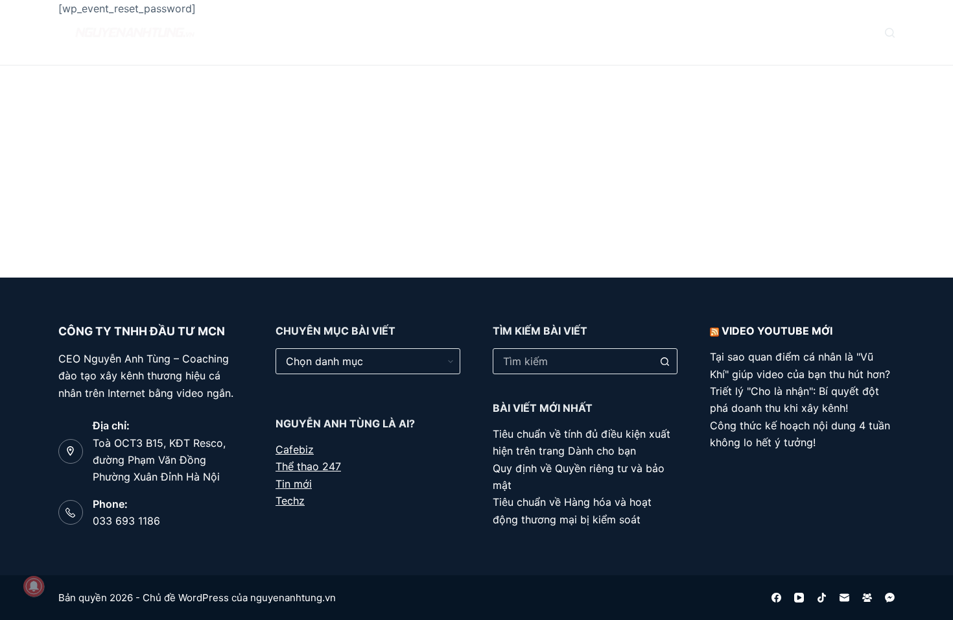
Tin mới (294, 483)
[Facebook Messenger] (890, 597)
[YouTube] (799, 597)
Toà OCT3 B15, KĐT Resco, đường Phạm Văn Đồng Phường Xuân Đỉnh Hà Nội (159, 460)
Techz (290, 500)
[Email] (844, 597)
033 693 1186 (126, 520)
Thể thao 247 (308, 466)
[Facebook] (776, 597)
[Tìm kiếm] (890, 33)
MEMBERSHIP (581, 32)
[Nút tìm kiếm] (664, 361)
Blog (350, 32)
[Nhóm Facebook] (867, 597)
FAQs (419, 32)
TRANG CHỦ (280, 32)
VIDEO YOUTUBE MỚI (777, 330)
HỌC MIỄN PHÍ (492, 32)
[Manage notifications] (33, 586)
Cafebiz (295, 449)
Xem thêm (663, 32)
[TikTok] (822, 597)
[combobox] (572, 361)
